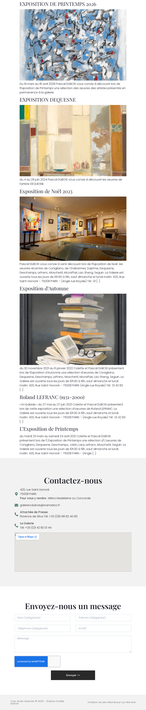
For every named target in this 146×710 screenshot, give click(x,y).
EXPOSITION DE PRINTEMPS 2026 (58, 4)
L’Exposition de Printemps (49, 428)
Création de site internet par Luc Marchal (111, 702)
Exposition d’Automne (44, 288)
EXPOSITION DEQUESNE (48, 99)
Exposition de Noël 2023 (46, 191)
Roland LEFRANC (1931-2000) (52, 397)
